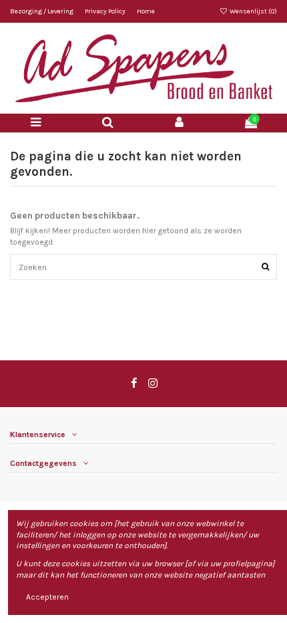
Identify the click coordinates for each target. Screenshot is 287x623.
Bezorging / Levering (42, 11)
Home (146, 11)
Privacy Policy (106, 11)
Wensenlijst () (252, 11)
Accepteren (47, 597)
